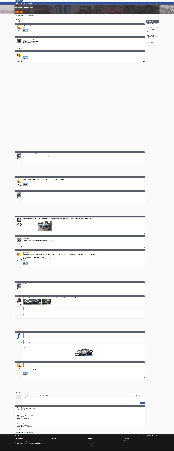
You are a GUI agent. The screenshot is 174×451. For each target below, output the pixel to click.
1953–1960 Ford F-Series (151, 29)
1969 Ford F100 (19, 411)
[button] (24, 396)
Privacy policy (153, 435)
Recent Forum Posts (150, 21)
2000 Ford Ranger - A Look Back (21, 414)
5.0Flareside (19, 44)
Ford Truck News (90, 445)
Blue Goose (17, 19)
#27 (144, 216)
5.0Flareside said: (26, 252)
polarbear (19, 223)
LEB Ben (18, 302)
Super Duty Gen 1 (150, 42)
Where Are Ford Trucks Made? (21, 407)
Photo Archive (29, 3)
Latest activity (53, 441)
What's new (54, 438)
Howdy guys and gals (151, 35)
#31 (144, 295)
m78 (19, 30)
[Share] (143, 23)
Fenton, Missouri (20, 342)
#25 (144, 177)
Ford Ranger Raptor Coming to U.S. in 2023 (22, 425)
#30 (144, 281)
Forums (17, 3)
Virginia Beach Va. (19, 34)
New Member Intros (150, 38)
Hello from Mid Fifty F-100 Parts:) (152, 26)
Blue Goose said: (26, 364)
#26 (144, 190)
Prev (16, 21)
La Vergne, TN (20, 48)
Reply (144, 34)
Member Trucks (90, 441)
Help (156, 435)
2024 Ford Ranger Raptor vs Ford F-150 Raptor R (23, 418)
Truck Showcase (22, 3)
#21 (144, 23)
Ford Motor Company (39, 441)
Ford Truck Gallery (90, 443)
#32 (144, 331)
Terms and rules (149, 435)
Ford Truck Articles (18, 405)
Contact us (144, 435)
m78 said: (25, 334)
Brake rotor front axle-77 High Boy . (153, 23)
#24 (144, 151)
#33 (144, 361)
